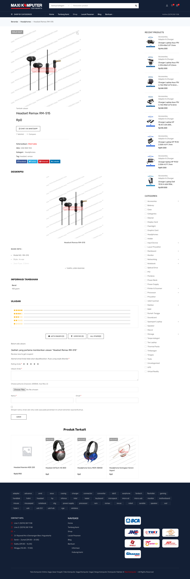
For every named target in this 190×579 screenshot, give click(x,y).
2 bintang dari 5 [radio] (28, 364)
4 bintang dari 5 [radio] (35, 364)
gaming (163, 493)
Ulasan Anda (16, 369)
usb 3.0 (39, 508)
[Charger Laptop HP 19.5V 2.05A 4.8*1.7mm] (150, 141)
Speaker (150, 326)
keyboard (99, 498)
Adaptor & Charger (166, 39)
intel (75, 498)
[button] (77, 33)
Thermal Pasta (153, 346)
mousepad (29, 503)
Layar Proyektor (154, 247)
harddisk (16, 498)
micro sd (125, 498)
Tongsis (150, 355)
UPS (149, 367)
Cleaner (150, 218)
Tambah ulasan (22, 108)
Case (149, 209)
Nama (14, 396)
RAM (149, 309)
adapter (16, 493)
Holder (150, 239)
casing (63, 493)
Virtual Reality (153, 371)
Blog (69, 540)
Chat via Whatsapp (28, 129)
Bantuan (71, 544)
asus (52, 493)
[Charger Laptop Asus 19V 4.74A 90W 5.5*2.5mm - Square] (150, 81)
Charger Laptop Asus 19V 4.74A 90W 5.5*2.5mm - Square (168, 83)
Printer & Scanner (154, 288)
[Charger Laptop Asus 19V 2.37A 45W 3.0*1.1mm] (150, 41)
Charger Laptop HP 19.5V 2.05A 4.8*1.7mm (168, 143)
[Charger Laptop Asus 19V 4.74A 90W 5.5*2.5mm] (150, 101)
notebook (42, 503)
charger (75, 493)
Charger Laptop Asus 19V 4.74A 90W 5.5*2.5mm (168, 103)
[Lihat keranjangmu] (177, 6)
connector (88, 493)
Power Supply (153, 284)
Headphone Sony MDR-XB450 (89, 468)
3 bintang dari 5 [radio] (31, 364)
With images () (57, 336)
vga (62, 508)
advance (28, 493)
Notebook (151, 263)
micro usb (138, 498)
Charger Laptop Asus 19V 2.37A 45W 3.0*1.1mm (168, 44)
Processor (151, 293)
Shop (70, 531)
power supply (68, 503)
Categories (151, 214)
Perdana (150, 276)
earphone (126, 493)
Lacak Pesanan (74, 536)
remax (30, 156)
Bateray (150, 205)
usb (27, 508)
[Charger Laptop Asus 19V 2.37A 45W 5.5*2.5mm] (150, 61)
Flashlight (151, 226)
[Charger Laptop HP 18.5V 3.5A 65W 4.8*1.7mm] (150, 121)
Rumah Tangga (153, 313)
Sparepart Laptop (154, 322)
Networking (152, 259)
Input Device (152, 243)
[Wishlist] (172, 6)
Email (78, 396)
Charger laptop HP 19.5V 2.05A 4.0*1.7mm (168, 163)
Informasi (75, 548)
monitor (151, 498)
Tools (149, 359)
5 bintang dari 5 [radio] (38, 364)
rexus (119, 503)
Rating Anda (16, 364)
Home (70, 523)
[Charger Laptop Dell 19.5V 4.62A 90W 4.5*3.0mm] (150, 180)
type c (16, 508)
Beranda (14, 22)
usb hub (51, 508)
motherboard (164, 498)
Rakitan (150, 305)
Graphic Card (152, 230)
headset (23, 156)
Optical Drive (152, 268)
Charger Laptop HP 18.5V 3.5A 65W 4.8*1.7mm (166, 123)
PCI (148, 272)
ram (95, 503)
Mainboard (151, 251)
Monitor (150, 255)
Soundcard (152, 317)
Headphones (25, 22)
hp (52, 498)
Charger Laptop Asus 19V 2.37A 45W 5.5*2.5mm (168, 63)
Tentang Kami (73, 527)
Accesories (163, 37)
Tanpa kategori (153, 338)
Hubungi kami (77, 552)
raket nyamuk (153, 301)
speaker (154, 503)
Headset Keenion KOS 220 (24, 467)
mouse (16, 503)
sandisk (142, 503)
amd (40, 493)
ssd (165, 503)
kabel (87, 498)
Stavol (150, 330)
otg (54, 503)
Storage (150, 334)
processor (83, 503)
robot (130, 503)
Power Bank (152, 280)
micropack (112, 498)
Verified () (78, 336)
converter (101, 493)
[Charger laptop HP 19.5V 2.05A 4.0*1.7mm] (150, 161)
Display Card (152, 222)
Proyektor (151, 297)
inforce (64, 498)
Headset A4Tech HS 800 (56, 468)
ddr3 (114, 493)
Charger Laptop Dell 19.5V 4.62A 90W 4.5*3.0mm (166, 183)
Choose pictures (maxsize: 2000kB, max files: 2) (29, 384)
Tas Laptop (152, 342)
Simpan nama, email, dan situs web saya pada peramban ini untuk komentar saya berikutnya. (47, 410)
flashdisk (151, 493)
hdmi (28, 498)
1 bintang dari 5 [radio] (24, 364)
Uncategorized (153, 363)
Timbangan (152, 351)
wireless (74, 508)
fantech (138, 493)
